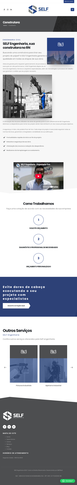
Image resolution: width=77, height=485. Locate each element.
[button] (67, 481)
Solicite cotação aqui (16, 306)
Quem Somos (11, 439)
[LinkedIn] (11, 9)
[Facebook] (4, 9)
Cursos (9, 442)
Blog (8, 446)
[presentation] (5, 367)
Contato (9, 449)
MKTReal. (60, 470)
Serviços (9, 444)
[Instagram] (7, 9)
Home (5, 25)
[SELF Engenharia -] (38, 9)
